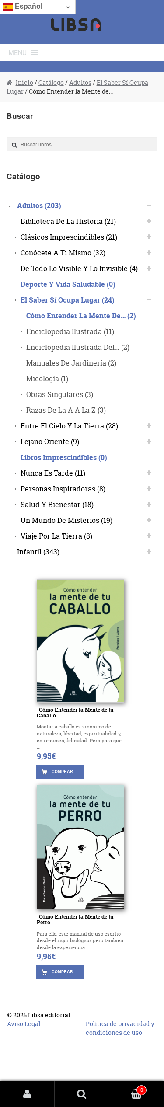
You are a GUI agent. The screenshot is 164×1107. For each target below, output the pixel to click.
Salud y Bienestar (57, 504)
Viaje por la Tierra (56, 535)
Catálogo (51, 82)
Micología (47, 378)
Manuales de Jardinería (71, 362)
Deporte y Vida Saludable (68, 284)
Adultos (80, 82)
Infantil (38, 551)
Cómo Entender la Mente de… (81, 315)
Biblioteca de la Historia (68, 221)
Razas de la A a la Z (66, 409)
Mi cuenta (27, 1094)
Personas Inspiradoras (63, 488)
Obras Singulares (59, 394)
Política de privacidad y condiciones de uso (120, 1028)
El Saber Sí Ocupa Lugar (68, 299)
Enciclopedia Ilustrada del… (77, 347)
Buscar (82, 1094)
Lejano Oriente (50, 441)
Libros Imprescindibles (64, 457)
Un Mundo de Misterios (66, 520)
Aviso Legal (23, 1024)
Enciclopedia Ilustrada (70, 331)
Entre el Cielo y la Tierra (69, 425)
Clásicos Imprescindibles (69, 236)
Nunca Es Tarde (53, 472)
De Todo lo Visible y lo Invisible (79, 268)
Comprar (62, 771)
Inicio (24, 82)
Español (27, 6)
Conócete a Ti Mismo (63, 252)
